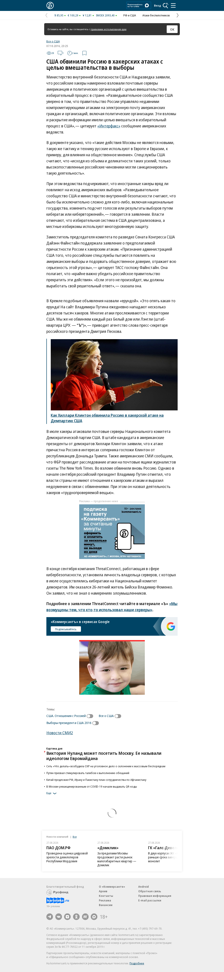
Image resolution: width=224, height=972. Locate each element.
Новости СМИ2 (59, 732)
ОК (172, 29)
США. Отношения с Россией (66, 715)
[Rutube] (85, 916)
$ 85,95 (58, 15)
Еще (48, 793)
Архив (103, 891)
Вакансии (105, 905)
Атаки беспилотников (156, 15)
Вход (157, 5)
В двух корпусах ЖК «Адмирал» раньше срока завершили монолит (169, 857)
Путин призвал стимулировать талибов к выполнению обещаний (87, 773)
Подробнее (137, 963)
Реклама (105, 900)
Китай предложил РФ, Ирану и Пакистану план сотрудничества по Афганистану (96, 780)
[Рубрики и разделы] (173, 5)
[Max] (94, 916)
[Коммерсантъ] (50, 5)
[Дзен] (67, 916)
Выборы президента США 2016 (68, 722)
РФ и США (129, 15)
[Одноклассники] (76, 916)
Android (143, 887)
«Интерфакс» (108, 125)
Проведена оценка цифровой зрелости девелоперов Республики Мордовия (67, 857)
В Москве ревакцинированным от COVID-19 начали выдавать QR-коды (91, 786)
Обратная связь (149, 891)
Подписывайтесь (66, 629)
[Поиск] (165, 5)
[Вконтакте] (58, 916)
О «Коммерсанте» (112, 887)
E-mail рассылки (149, 900)
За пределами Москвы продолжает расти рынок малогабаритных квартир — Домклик (116, 859)
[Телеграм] (49, 916)
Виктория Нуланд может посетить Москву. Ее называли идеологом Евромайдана (103, 755)
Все (75, 836)
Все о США (53, 41)
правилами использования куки (108, 29)
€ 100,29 (73, 15)
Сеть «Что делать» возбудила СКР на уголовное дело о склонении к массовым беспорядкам (105, 766)
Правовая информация (154, 896)
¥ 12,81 (87, 15)
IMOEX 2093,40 (105, 15)
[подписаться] (91, 716)
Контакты (106, 896)
